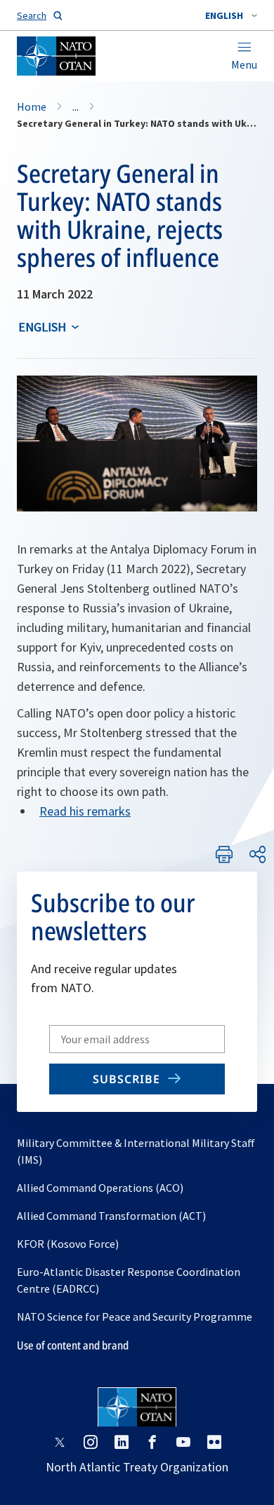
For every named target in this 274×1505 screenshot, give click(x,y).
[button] (231, 15)
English (42, 327)
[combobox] (231, 15)
